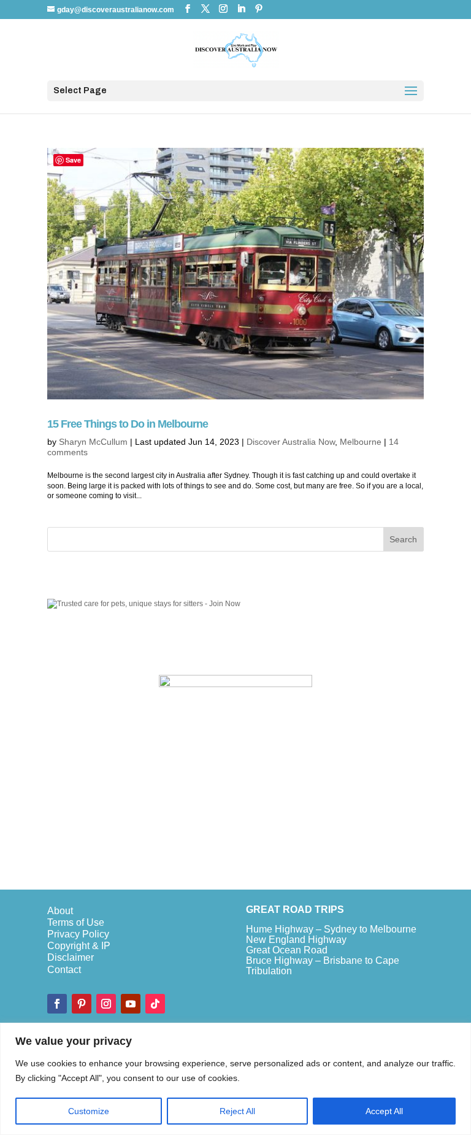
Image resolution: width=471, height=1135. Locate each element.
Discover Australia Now (291, 442)
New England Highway (296, 939)
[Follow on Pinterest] (81, 1004)
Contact (64, 969)
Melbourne (360, 442)
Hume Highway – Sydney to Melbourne (331, 929)
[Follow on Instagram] (106, 1004)
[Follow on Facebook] (57, 1004)
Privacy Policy (78, 934)
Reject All (237, 1111)
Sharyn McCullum (93, 442)
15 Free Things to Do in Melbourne (127, 424)
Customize (88, 1111)
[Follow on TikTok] (155, 1004)
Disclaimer (70, 957)
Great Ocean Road (286, 950)
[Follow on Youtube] (130, 1004)
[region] (235, 1079)
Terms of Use (75, 922)
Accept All (384, 1111)
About (60, 911)
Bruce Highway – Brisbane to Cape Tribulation (322, 965)
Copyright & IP (78, 946)
